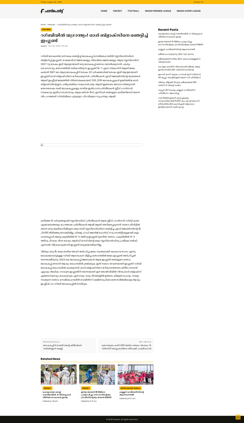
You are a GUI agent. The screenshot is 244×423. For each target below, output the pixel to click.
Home (104, 11)
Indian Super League (189, 11)
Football (133, 11)
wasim (44, 46)
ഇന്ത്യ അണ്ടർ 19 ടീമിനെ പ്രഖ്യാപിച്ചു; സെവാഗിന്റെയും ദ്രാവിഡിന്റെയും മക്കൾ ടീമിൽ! (96, 395)
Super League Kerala (130, 388)
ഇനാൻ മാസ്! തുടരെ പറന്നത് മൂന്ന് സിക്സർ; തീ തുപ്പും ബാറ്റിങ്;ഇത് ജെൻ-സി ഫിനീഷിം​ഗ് (179, 76)
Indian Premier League (158, 11)
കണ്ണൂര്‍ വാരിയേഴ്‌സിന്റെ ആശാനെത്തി (131, 393)
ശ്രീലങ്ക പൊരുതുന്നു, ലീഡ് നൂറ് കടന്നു (176, 54)
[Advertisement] (91, 121)
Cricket (117, 11)
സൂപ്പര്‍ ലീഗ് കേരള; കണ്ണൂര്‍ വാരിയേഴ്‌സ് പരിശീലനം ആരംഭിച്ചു (176, 92)
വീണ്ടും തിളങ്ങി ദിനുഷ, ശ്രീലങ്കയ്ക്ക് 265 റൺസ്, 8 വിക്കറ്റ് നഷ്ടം (177, 84)
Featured (51, 25)
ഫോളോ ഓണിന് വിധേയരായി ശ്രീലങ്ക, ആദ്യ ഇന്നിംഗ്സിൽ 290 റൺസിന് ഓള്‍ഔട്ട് (179, 68)
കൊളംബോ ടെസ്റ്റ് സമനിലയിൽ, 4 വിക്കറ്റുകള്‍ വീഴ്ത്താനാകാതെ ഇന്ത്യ (57, 395)
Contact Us (198, 2)
